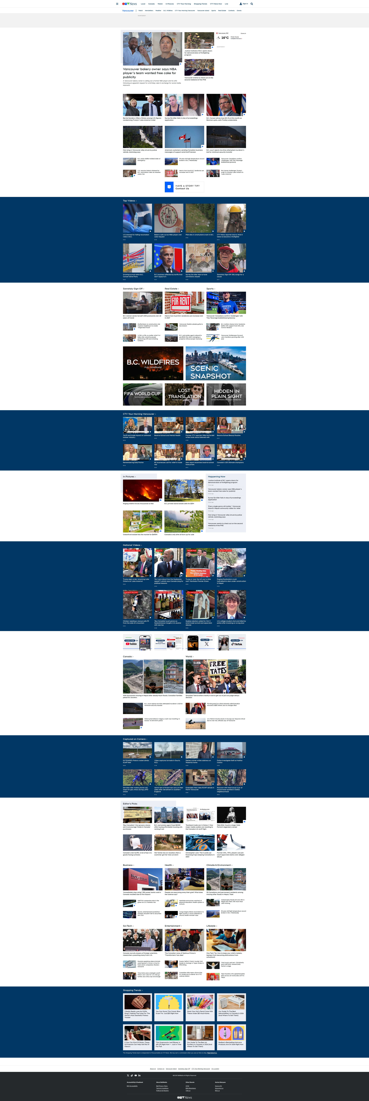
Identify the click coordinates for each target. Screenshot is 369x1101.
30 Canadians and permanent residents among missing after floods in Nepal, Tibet (225, 893)
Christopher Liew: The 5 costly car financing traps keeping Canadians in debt (200, 855)
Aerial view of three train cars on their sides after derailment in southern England (168, 790)
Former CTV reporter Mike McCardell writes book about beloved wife (200, 436)
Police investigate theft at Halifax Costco (229, 761)
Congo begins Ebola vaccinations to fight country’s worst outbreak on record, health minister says (191, 913)
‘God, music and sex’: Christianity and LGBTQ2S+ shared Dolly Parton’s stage (232, 964)
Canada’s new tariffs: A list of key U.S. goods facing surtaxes (137, 854)
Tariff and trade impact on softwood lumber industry (137, 436)
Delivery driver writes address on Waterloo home (198, 761)
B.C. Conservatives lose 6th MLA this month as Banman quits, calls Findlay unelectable (224, 119)
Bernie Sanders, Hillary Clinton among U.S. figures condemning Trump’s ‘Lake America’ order (142, 119)
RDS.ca (217, 1090)
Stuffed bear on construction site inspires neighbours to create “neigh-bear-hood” (149, 325)
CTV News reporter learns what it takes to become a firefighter (230, 236)
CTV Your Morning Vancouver (185, 10)
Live (226, 4)
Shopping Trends (200, 4)
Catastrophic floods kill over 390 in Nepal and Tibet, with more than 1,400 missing (232, 901)
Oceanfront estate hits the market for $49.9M (140, 534)
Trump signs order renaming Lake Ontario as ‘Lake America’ (136, 580)
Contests (231, 10)
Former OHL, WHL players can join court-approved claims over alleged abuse (230, 855)
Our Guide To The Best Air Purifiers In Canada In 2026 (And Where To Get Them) (199, 1044)
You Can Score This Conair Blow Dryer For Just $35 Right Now (168, 1012)
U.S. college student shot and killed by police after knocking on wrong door (231, 622)
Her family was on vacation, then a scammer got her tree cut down (167, 854)
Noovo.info (218, 1086)
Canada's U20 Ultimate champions (230, 462)
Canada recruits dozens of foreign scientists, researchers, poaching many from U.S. (140, 954)
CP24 (187, 1086)
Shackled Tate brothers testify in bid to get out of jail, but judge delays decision (212, 696)
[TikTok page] (132, 1075)
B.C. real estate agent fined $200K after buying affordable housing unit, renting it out (168, 827)
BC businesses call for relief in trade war (168, 463)
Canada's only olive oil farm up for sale (179, 534)
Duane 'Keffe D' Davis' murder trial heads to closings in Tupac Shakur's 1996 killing (191, 963)
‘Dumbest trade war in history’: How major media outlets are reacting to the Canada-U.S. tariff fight (199, 827)
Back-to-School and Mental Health (167, 435)
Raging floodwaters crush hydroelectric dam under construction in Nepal (231, 581)
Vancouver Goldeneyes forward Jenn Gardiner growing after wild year (232, 337)
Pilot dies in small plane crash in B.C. (200, 235)
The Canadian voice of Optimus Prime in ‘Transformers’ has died (180, 954)
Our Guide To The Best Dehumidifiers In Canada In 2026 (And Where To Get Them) (231, 1013)
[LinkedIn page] (139, 1075)
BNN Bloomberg (191, 1088)
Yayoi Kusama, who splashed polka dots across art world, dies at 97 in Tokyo (233, 975)
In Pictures (170, 4)
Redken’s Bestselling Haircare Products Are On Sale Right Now (231, 1043)
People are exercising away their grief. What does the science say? (184, 893)
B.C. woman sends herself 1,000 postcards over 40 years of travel (142, 317)
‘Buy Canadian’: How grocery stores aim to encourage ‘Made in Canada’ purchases (136, 827)
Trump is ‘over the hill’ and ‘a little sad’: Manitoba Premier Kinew (198, 580)
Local (143, 4)
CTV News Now (216, 4)
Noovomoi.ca (219, 1088)
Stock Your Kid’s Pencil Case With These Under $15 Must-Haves (200, 1012)
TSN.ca (188, 1090)
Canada (151, 4)
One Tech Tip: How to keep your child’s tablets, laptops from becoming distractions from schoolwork (224, 955)
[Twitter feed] (128, 1075)
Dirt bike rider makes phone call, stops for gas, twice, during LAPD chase (135, 790)
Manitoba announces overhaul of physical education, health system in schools (191, 902)
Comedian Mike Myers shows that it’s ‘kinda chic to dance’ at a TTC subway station (190, 974)
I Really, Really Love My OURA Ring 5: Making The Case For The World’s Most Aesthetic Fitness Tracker (137, 1014)
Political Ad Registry (162, 1090)
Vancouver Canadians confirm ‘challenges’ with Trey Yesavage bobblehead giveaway (232, 160)
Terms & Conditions (162, 1088)
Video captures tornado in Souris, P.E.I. (167, 761)
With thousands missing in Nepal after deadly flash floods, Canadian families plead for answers (152, 696)
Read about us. (212, 1053)
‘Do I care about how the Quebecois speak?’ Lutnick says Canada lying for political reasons (168, 581)
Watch (160, 4)
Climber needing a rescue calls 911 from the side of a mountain (136, 622)
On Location (215, 1068)
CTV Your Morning (184, 4)
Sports (213, 10)
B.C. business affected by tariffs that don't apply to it (168, 276)
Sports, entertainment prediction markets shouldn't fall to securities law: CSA (149, 913)
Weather (158, 10)
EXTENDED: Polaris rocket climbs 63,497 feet (136, 761)
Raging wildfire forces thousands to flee (138, 504)
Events (239, 10)
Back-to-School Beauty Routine (229, 435)
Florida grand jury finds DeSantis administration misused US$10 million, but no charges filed (223, 704)
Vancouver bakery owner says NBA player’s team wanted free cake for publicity (150, 73)
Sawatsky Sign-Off (184, 1068)
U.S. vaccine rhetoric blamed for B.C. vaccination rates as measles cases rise (149, 172)
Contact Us (160, 1068)
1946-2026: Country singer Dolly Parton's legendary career (228, 826)
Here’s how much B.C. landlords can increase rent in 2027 (184, 317)
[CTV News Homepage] (129, 4)
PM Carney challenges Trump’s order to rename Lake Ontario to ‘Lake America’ (232, 172)
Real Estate (222, 10)
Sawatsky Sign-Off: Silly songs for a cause (230, 276)
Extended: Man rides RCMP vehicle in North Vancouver (200, 789)
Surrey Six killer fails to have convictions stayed (196, 276)
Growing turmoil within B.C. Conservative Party (133, 276)
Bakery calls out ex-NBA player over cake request (168, 236)
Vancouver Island (203, 10)
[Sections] (117, 4)
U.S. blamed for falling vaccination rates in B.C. (136, 236)
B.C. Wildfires (168, 10)
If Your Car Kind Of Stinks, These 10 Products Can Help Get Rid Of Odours (137, 1044)
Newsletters (149, 10)
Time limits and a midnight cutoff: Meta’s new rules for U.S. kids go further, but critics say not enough (149, 974)
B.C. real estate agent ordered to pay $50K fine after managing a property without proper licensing (190, 337)
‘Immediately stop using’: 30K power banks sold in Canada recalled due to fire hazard (142, 893)
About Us (153, 1068)
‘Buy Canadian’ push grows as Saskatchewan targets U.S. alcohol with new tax (167, 623)
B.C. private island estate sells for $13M (179, 504)
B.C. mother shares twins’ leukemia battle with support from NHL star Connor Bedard (233, 325)
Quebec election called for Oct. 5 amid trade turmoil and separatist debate (199, 623)
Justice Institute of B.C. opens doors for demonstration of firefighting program (198, 53)
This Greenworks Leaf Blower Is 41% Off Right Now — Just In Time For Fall (168, 1044)
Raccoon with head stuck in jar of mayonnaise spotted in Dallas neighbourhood (229, 790)
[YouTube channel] (136, 1075)
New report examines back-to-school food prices (200, 463)
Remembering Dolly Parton (133, 462)
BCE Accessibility (132, 1086)
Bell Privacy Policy (162, 1086)
